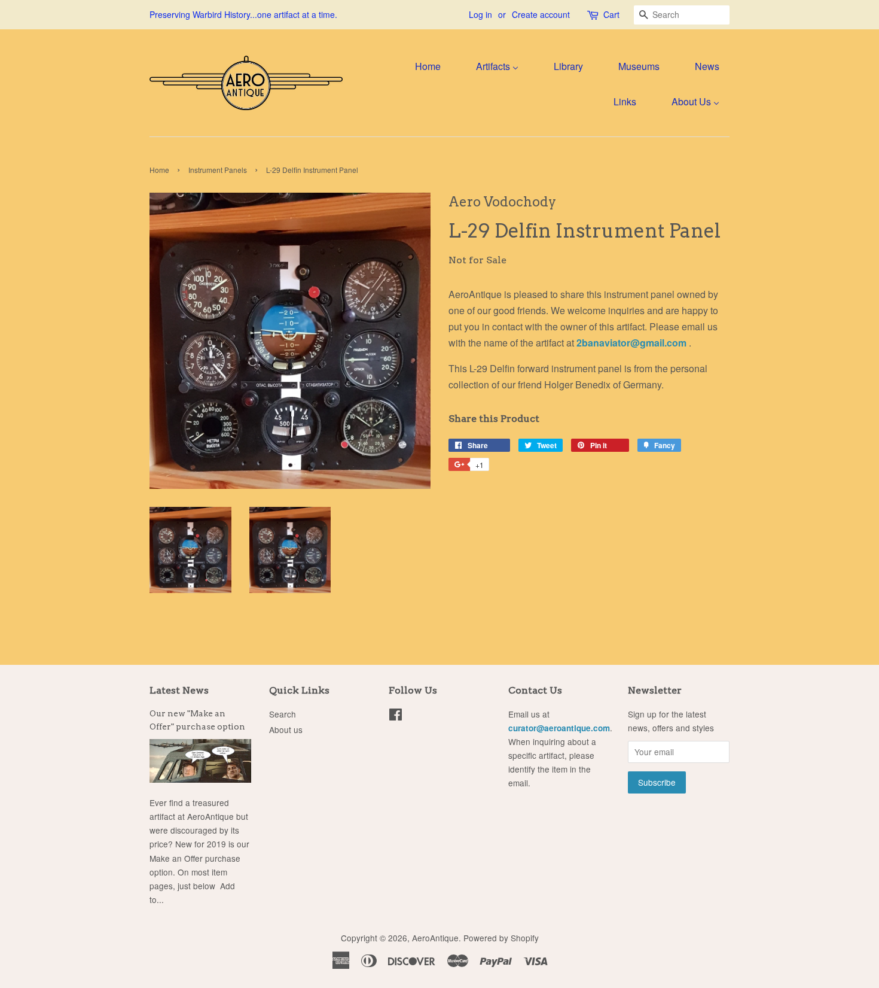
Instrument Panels (217, 170)
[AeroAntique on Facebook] (395, 716)
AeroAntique (435, 938)
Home (159, 170)
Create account (541, 14)
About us (286, 729)
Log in (480, 14)
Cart (611, 14)
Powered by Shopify (501, 938)
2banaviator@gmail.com (632, 342)
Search (282, 714)
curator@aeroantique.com (559, 728)
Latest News (179, 690)
